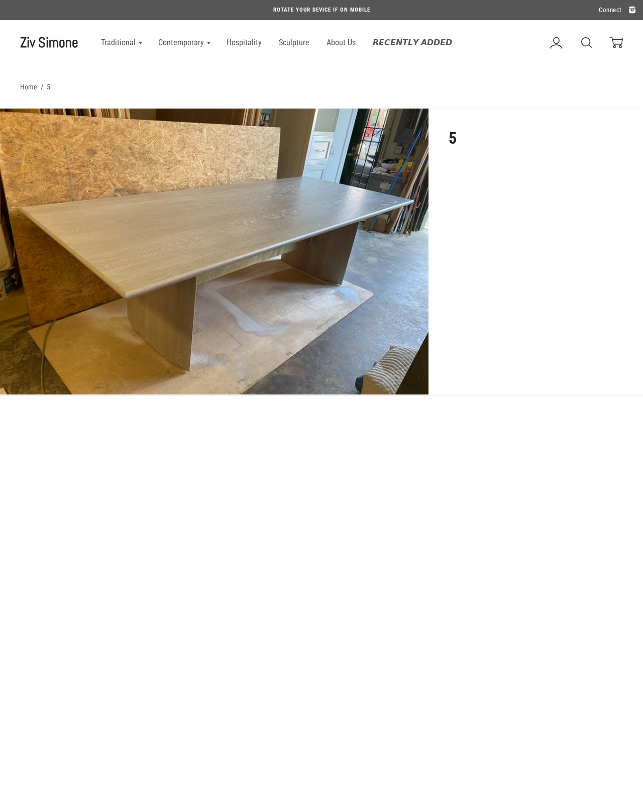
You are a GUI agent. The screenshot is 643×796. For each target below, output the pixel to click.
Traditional (119, 42)
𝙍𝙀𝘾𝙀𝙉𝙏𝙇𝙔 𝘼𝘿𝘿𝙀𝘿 (412, 42)
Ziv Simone (49, 42)
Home (28, 87)
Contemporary (182, 42)
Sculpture (294, 42)
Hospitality (244, 42)
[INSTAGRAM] (630, 10)
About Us (341, 42)
